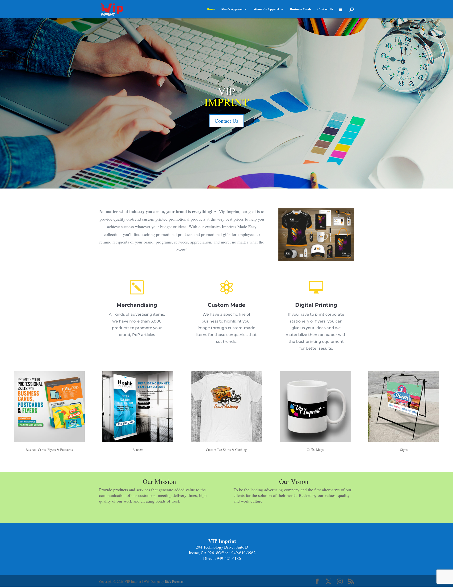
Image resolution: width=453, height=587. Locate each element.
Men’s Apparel (232, 10)
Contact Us (325, 10)
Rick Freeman (174, 581)
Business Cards (300, 10)
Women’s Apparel (266, 10)
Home (211, 10)
